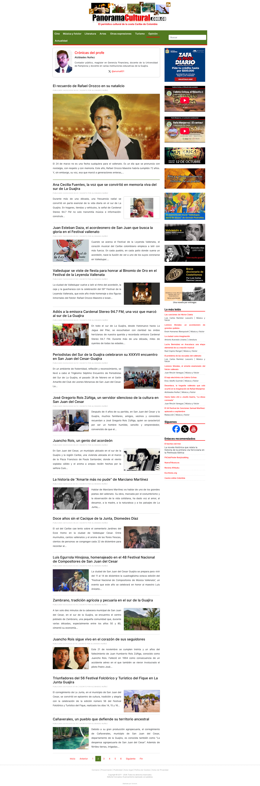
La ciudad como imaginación (177, 336)
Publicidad (118, 770)
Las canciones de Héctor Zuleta (179, 314)
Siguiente (130, 758)
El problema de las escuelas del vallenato (183, 356)
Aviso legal (128, 770)
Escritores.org (171, 473)
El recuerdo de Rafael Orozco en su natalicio (88, 86)
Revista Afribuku (172, 468)
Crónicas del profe (89, 53)
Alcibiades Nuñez (85, 57)
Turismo (140, 33)
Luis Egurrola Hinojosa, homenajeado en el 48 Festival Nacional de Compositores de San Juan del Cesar (104, 559)
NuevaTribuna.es (172, 462)
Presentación (106, 770)
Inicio (72, 758)
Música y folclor (72, 33)
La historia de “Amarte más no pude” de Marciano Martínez (100, 479)
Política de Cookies (142, 770)
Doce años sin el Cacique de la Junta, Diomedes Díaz (95, 518)
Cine (57, 33)
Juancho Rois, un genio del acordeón (83, 441)
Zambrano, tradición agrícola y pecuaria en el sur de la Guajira (103, 600)
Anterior (84, 758)
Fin (141, 758)
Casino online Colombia (175, 478)
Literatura (90, 33)
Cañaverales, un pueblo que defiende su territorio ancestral (101, 719)
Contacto (95, 770)
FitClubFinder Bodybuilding (176, 457)
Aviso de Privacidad (160, 770)
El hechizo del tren (173, 444)
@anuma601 (118, 71)
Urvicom (134, 783)
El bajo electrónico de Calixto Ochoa (180, 377)
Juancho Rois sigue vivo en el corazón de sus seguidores (99, 639)
